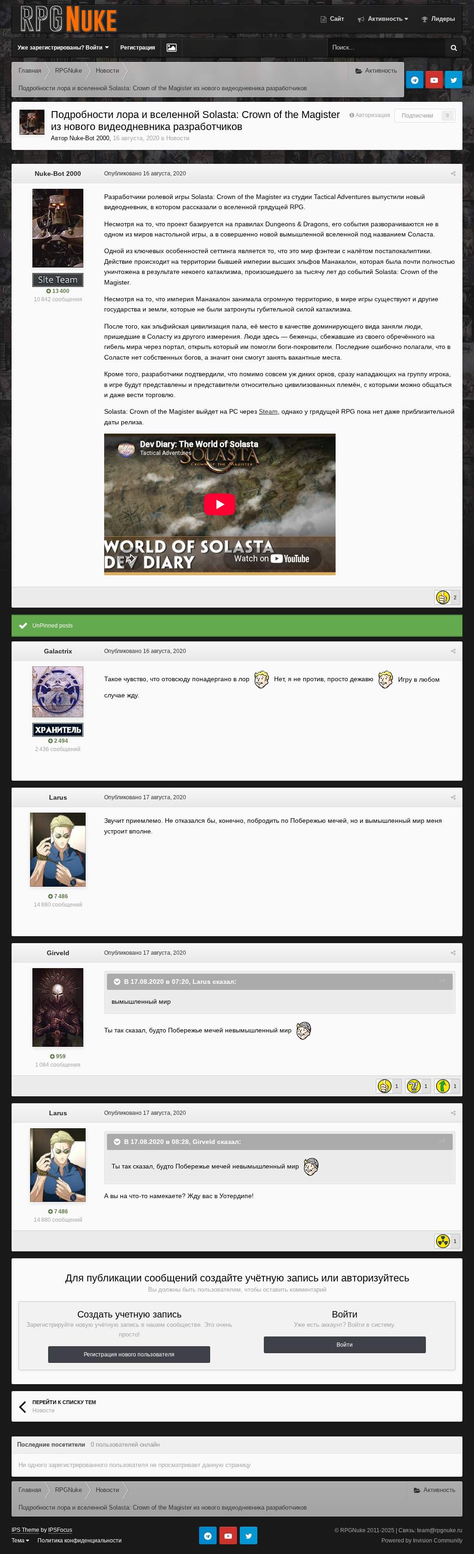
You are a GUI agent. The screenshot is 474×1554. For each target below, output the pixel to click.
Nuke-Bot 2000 (89, 138)
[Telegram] (415, 79)
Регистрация (137, 47)
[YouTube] (434, 79)
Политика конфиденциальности (79, 1540)
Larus (58, 797)
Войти (345, 1345)
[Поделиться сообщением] (453, 173)
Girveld (58, 953)
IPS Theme (25, 1530)
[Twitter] (453, 79)
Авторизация (373, 115)
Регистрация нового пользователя (129, 1354)
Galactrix (58, 651)
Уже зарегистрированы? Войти (61, 47)
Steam (268, 411)
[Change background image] (171, 47)
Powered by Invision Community (421, 1540)
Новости (177, 138)
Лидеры (442, 18)
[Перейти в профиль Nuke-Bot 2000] (31, 122)
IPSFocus (60, 1530)
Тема (19, 1540)
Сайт (336, 18)
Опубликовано (145, 173)
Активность (384, 18)
